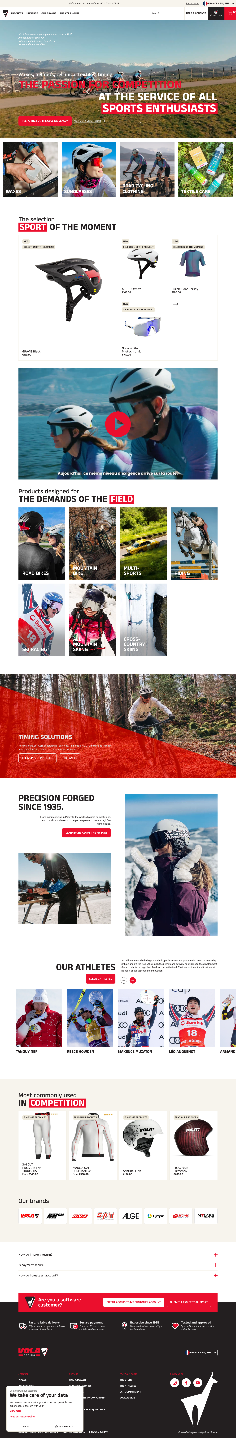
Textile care (195, 191)
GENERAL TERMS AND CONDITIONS (38, 1432)
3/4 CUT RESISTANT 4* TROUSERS (31, 1168)
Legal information (73, 1432)
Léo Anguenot (182, 1052)
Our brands (48, 13)
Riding (182, 573)
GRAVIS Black (31, 351)
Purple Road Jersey (185, 289)
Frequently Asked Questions (87, 1409)
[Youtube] (197, 1382)
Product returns (80, 1385)
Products (17, 13)
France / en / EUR (218, 3)
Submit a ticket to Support (189, 1302)
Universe (32, 13)
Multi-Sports (132, 570)
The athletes (128, 1385)
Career (73, 1403)
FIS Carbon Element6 (181, 1169)
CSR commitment (130, 1391)
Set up (25, 1426)
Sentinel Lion (132, 1171)
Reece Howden (80, 1052)
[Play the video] (118, 424)
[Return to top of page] (230, 1434)
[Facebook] (186, 1382)
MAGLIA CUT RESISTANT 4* (82, 1169)
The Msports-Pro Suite (37, 758)
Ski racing (34, 649)
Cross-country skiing (134, 644)
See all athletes (100, 978)
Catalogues (76, 1391)
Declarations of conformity (87, 1397)
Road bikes (35, 573)
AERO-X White (131, 289)
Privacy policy (98, 1432)
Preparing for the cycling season (45, 120)
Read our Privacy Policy (22, 1416)
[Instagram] (174, 1382)
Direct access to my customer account (134, 1302)
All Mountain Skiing (85, 644)
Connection (216, 15)
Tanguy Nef (26, 1052)
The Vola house (69, 13)
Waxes (13, 191)
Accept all (66, 1426)
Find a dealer (192, 3)
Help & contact (196, 13)
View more (15, 1410)
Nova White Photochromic (131, 350)
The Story (126, 1379)
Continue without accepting (23, 1391)
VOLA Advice (127, 1397)
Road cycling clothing (137, 188)
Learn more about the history (86, 832)
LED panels (69, 758)
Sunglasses (78, 191)
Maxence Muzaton (135, 1052)
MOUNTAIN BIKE (85, 570)
